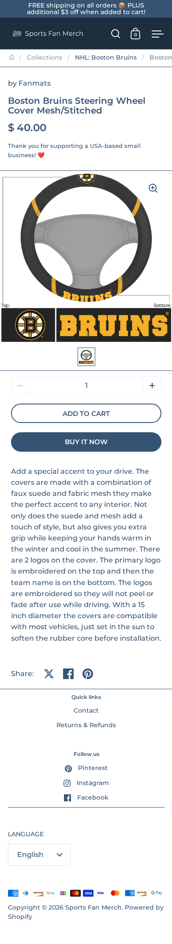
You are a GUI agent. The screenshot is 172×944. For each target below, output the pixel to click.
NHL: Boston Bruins (106, 57)
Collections (44, 57)
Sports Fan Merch (93, 907)
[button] (152, 385)
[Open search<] (115, 33)
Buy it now (86, 442)
